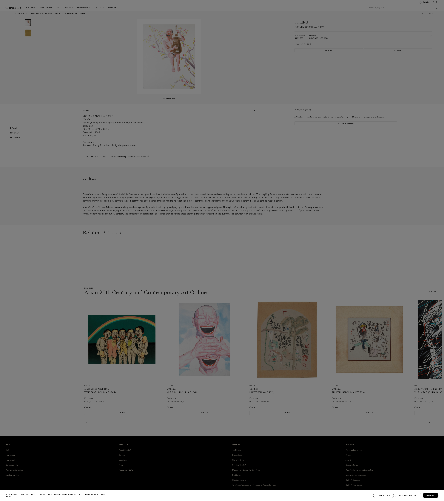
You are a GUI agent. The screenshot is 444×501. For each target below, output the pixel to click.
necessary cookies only (408, 495)
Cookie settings (383, 495)
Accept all (430, 495)
